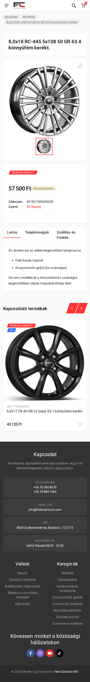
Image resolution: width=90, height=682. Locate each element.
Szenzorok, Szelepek (68, 604)
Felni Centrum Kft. (66, 671)
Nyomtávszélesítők (67, 610)
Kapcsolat (22, 604)
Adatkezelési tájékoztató (22, 586)
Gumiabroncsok (67, 617)
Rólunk (22, 573)
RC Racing (34, 207)
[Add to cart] (80, 424)
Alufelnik (29, 17)
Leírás (12, 232)
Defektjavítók (67, 580)
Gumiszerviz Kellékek (67, 624)
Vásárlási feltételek (22, 580)
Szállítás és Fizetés (66, 235)
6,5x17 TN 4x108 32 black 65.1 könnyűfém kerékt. (45, 411)
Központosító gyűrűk (68, 597)
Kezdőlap (11, 17)
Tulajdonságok (37, 232)
